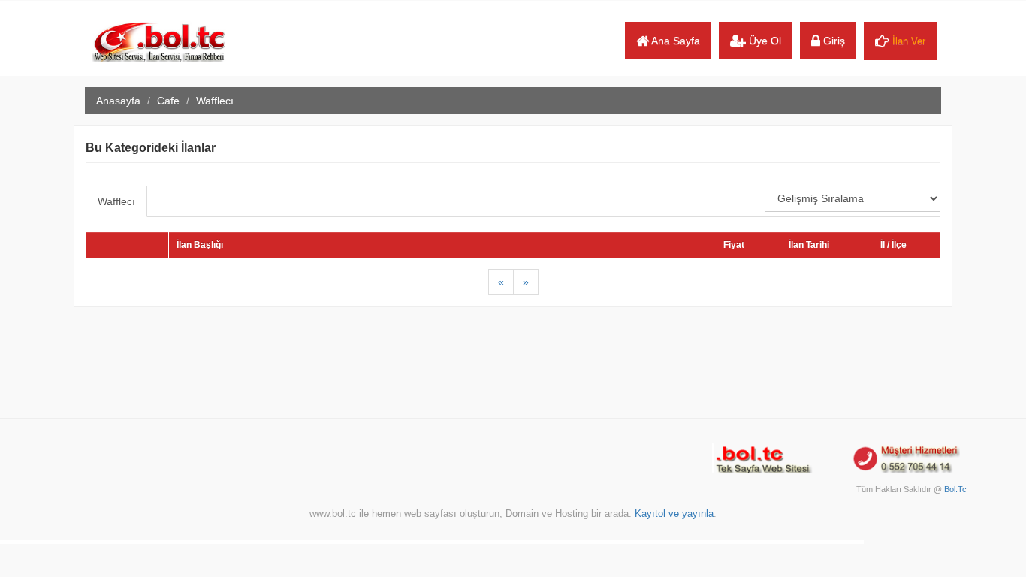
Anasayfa (118, 101)
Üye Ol (763, 41)
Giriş (832, 41)
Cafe (168, 101)
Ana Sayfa (674, 41)
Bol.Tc (955, 489)
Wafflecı (116, 201)
